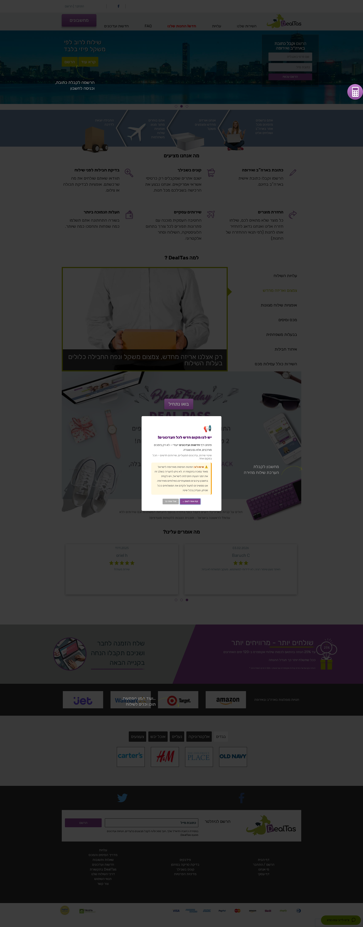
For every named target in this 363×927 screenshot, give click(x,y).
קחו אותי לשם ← (190, 501)
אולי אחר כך (170, 501)
